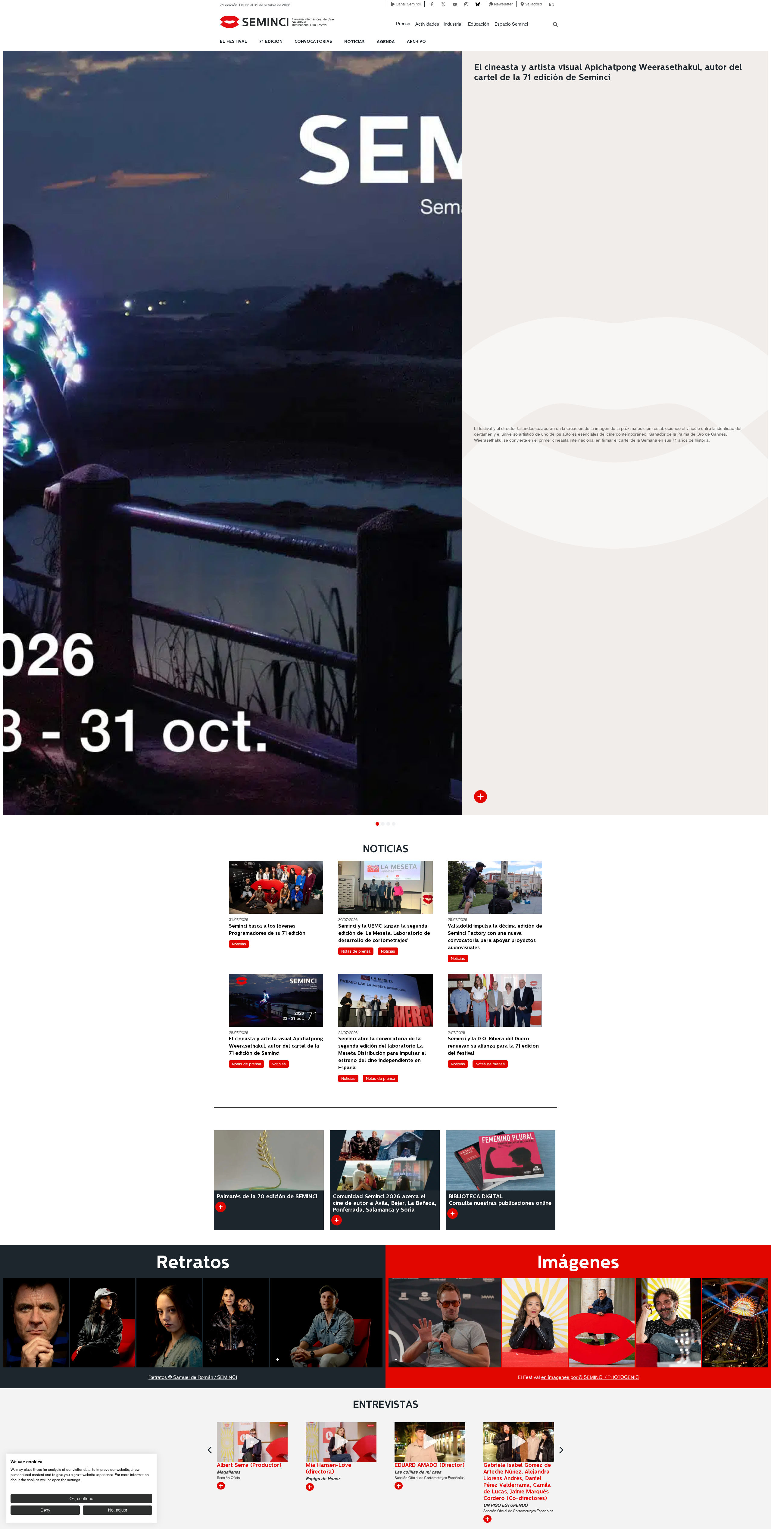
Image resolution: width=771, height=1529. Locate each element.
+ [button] (10, 1359)
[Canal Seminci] (393, 4)
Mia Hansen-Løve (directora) (328, 1469)
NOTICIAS (354, 42)
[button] (403, 24)
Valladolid (533, 4)
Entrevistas (385, 1405)
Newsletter (503, 4)
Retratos (192, 1263)
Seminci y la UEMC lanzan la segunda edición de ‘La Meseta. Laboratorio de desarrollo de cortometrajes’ (384, 933)
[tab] (36, 1322)
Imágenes (578, 1263)
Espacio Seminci (511, 24)
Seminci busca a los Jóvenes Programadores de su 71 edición (267, 930)
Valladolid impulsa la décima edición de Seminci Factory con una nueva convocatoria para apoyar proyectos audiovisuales (495, 937)
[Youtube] (455, 4)
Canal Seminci (408, 4)
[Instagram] (466, 4)
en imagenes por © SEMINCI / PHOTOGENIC (590, 1377)
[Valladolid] (522, 4)
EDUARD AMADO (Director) (430, 1465)
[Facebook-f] (432, 4)
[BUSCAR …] (555, 25)
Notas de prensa (355, 951)
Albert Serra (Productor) (249, 1465)
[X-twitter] (443, 4)
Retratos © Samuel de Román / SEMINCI (192, 1377)
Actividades (427, 24)
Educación (478, 24)
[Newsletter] (491, 4)
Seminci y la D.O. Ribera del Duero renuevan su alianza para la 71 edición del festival (493, 1046)
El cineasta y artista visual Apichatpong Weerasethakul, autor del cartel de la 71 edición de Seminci (276, 1046)
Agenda (386, 42)
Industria (452, 24)
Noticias (239, 944)
